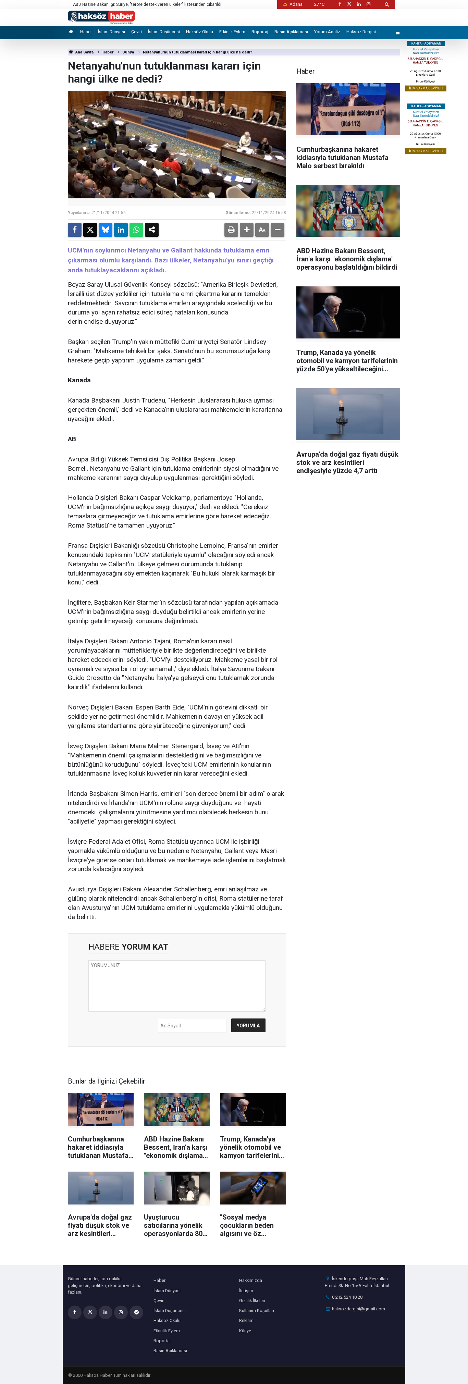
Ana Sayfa (84, 52)
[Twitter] (90, 230)
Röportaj (259, 31)
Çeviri (136, 31)
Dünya (128, 52)
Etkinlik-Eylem (232, 31)
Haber (86, 31)
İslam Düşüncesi (164, 31)
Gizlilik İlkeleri (252, 1300)
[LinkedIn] (121, 230)
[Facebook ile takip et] (339, 4)
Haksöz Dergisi (361, 31)
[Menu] (397, 34)
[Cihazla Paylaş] (152, 230)
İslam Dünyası (111, 31)
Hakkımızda (250, 1280)
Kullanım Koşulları (256, 1310)
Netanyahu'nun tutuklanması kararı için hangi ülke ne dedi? (197, 52)
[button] (247, 230)
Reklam (246, 1320)
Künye (245, 1330)
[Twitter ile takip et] (349, 4)
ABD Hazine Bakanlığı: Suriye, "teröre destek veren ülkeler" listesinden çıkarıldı (147, 4)
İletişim (246, 1290)
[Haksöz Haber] (101, 17)
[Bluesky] (105, 230)
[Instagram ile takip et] (368, 4)
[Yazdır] (231, 230)
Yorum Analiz (327, 31)
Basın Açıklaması (291, 31)
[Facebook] (75, 230)
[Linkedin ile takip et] (359, 4)
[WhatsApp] (136, 230)
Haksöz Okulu (199, 31)
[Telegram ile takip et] (136, 1312)
